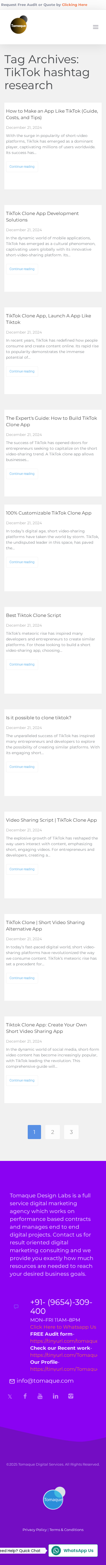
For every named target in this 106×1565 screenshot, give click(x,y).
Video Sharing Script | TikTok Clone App (51, 820)
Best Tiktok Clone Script (33, 615)
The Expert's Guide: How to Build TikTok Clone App (51, 421)
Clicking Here (74, 4)
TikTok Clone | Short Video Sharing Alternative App (45, 926)
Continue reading (22, 167)
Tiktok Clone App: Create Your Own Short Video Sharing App (46, 1028)
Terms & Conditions (66, 1529)
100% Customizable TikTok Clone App (49, 513)
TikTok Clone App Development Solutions (42, 217)
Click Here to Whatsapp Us (63, 1327)
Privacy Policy (35, 1529)
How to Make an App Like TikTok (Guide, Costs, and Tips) (52, 114)
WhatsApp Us (70, 1550)
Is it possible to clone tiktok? (38, 717)
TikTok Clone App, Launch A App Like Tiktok (48, 319)
